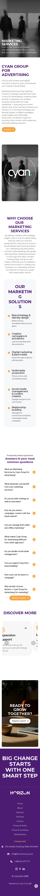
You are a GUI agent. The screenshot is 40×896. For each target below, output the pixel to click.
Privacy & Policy (20, 826)
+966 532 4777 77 (22, 861)
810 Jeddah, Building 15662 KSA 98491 (22, 847)
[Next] (33, 643)
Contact (20, 821)
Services (20, 812)
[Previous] (6, 643)
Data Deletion (20, 834)
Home (20, 804)
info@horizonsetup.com (22, 854)
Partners (20, 817)
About (20, 808)
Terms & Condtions (20, 830)
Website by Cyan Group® (20, 884)
